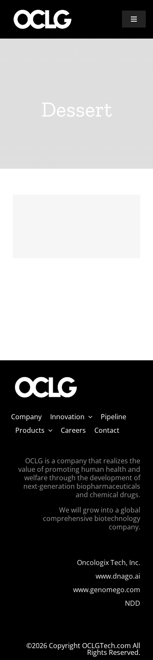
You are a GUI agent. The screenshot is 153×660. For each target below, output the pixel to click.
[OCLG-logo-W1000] (42, 12)
